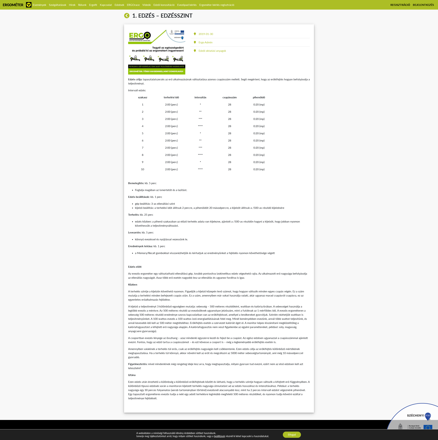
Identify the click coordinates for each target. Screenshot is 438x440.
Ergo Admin (205, 42)
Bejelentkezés (423, 4)
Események (39, 4)
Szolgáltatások (57, 4)
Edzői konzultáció (164, 4)
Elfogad (292, 434)
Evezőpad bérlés (187, 4)
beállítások (219, 436)
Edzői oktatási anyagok (212, 50)
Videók (146, 4)
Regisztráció (400, 4)
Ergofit (93, 4)
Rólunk (82, 4)
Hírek (72, 4)
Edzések (119, 4)
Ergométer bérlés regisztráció (216, 4)
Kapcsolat (106, 4)
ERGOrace (133, 4)
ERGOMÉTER (13, 5)
